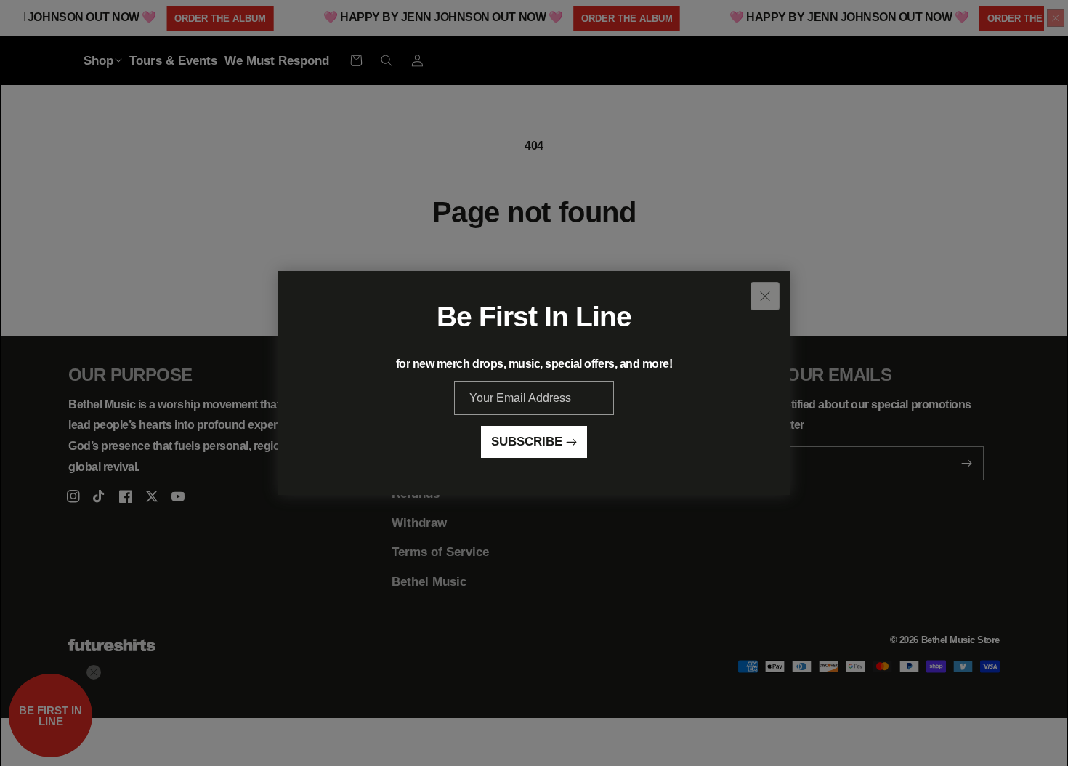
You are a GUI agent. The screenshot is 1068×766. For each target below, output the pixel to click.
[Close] (765, 296)
